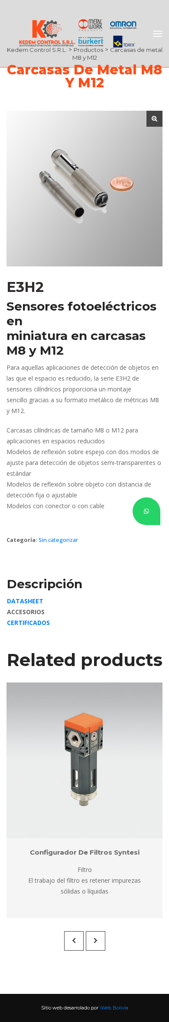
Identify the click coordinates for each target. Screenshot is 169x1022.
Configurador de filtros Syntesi (85, 852)
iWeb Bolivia (114, 1008)
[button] (154, 119)
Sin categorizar (58, 540)
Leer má (79, 760)
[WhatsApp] (146, 511)
